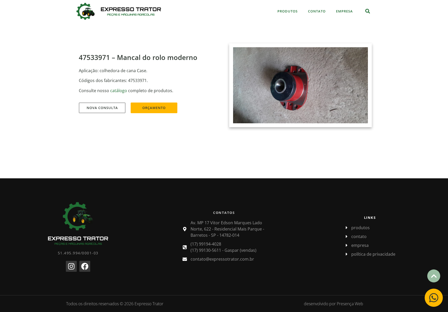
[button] (367, 11)
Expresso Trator (131, 9)
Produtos (287, 11)
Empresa (344, 11)
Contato (317, 11)
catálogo (118, 90)
